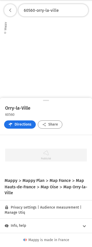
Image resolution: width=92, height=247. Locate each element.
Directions (23, 124)
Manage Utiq (15, 212)
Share (53, 124)
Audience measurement (59, 207)
